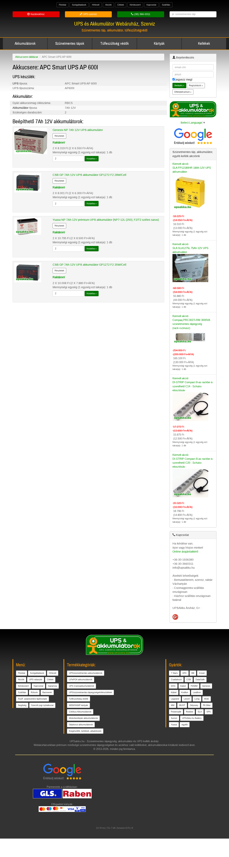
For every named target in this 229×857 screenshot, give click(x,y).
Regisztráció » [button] (196, 85)
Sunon (174, 718)
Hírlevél (95, 4)
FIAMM (194, 686)
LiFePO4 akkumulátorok (80, 679)
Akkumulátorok (25, 43)
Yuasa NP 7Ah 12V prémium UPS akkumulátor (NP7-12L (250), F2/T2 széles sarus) (106, 220)
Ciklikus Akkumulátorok (80, 711)
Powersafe (176, 711)
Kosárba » (92, 158)
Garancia (52, 686)
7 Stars (174, 673)
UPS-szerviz (89, 14)
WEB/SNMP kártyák (78, 705)
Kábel (174, 692)
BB (192, 673)
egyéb (185, 724)
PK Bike (207, 705)
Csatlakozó (176, 679)
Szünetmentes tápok (69, 43)
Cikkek (120, 4)
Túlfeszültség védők (114, 43)
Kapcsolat (151, 4)
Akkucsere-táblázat (26, 57)
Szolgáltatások (79, 4)
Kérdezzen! (135, 4)
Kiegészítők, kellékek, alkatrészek (85, 731)
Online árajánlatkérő (185, 551)
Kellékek (204, 43)
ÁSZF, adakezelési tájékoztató (32, 698)
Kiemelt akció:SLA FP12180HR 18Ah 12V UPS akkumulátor (191, 168)
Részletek (59, 136)
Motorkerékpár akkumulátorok (83, 718)
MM (172, 705)
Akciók (108, 4)
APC (184, 673)
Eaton (183, 686)
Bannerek (47, 692)
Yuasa (174, 724)
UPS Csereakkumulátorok (81, 686)
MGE (206, 698)
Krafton (184, 692)
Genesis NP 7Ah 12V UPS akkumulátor (78, 130)
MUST (182, 705)
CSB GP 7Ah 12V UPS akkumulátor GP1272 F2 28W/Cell (89, 175)
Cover (202, 673)
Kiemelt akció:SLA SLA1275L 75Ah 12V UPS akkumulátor (190, 248)
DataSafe (200, 679)
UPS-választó (35, 679)
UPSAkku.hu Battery (192, 718)
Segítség (22, 705)
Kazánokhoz (37, 14)
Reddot (189, 711)
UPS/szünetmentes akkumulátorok (85, 673)
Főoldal (62, 4)
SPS (208, 711)
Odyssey (194, 705)
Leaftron (197, 692)
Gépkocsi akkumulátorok (81, 724)
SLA (200, 711)
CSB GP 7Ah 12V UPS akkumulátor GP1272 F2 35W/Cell (89, 265)
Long (196, 698)
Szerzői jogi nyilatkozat (42, 705)
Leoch (187, 698)
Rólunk (34, 692)
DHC (173, 686)
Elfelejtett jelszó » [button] (182, 92)
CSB (188, 679)
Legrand (175, 698)
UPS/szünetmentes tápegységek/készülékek (90, 692)
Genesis (206, 686)
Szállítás (166, 4)
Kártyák (159, 43)
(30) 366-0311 (141, 14)
